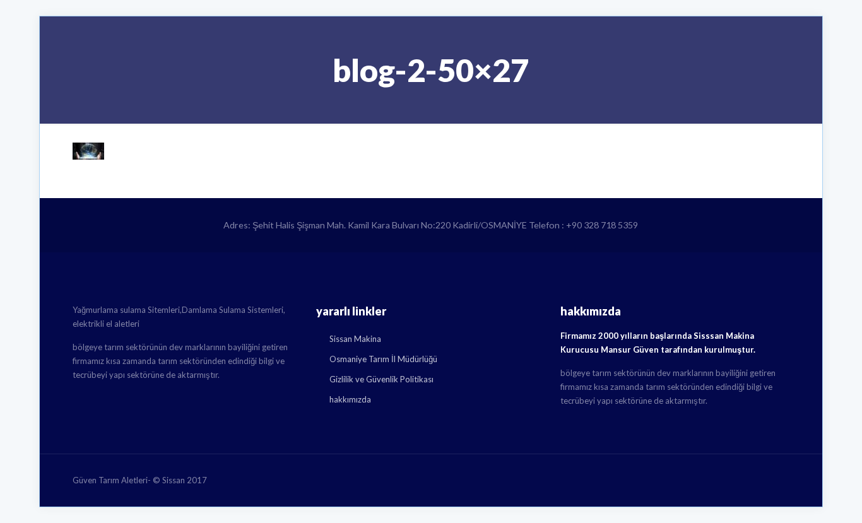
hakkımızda (350, 399)
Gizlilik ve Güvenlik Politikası (381, 379)
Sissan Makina (355, 339)
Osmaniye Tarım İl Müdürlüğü (383, 359)
